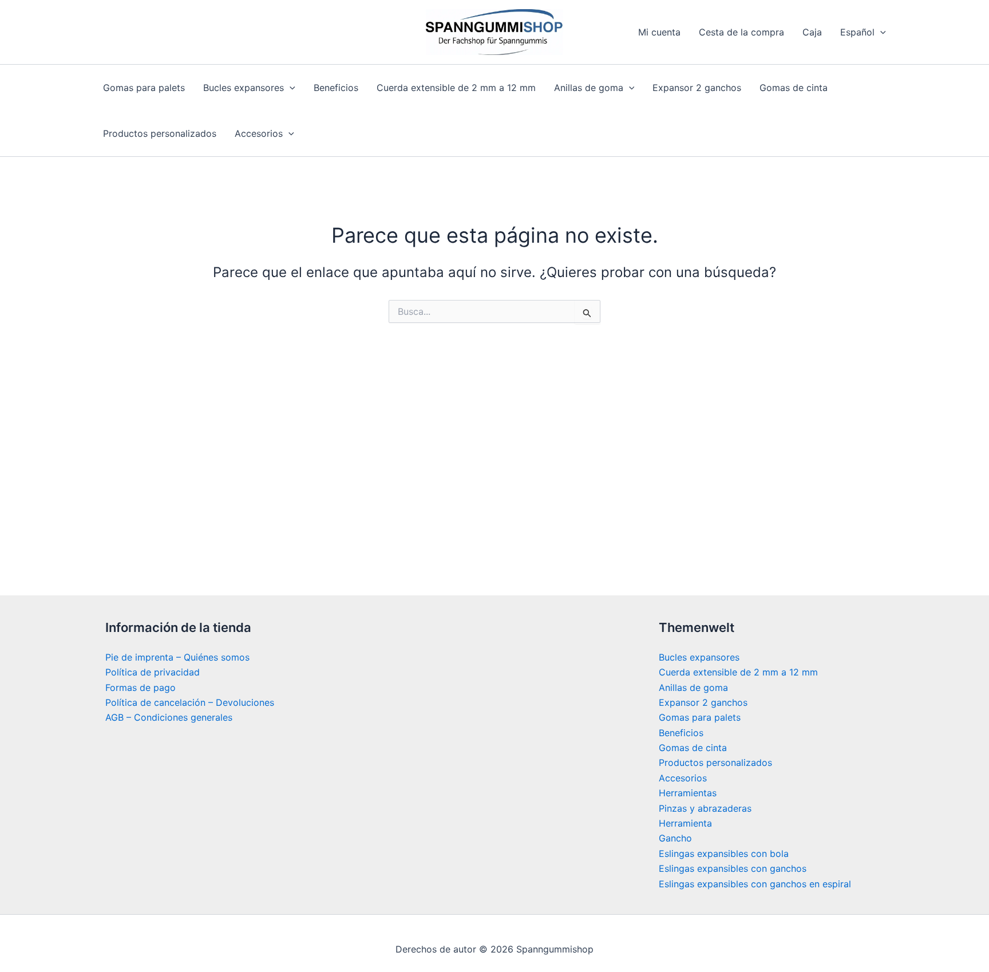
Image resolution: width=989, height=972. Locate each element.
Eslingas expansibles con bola (724, 853)
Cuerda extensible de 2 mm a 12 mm (456, 87)
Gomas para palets (144, 87)
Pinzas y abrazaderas (705, 808)
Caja (812, 32)
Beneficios (336, 87)
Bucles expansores (243, 87)
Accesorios (259, 133)
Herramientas (688, 793)
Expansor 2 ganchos (696, 87)
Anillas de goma (588, 87)
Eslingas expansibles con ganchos (732, 868)
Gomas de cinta (793, 87)
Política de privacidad (152, 672)
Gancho (675, 838)
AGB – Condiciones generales (168, 717)
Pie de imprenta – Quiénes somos (177, 657)
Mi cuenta (659, 32)
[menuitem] (863, 32)
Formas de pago (140, 687)
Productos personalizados (159, 133)
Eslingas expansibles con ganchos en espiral (755, 884)
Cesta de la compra (741, 32)
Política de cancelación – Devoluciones (189, 702)
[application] (880, 32)
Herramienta (685, 823)
